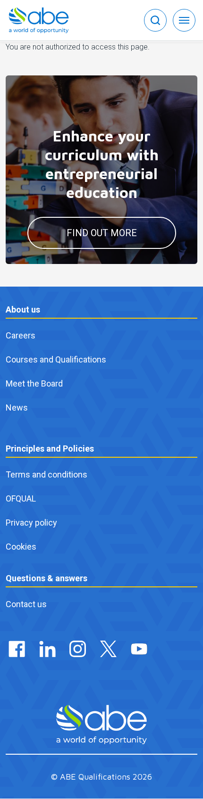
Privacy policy (31, 522)
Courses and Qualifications (56, 359)
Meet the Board (34, 383)
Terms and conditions (46, 474)
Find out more (102, 233)
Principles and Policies (50, 448)
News (17, 407)
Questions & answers (46, 578)
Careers (20, 335)
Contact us (26, 604)
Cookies (21, 547)
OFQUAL (21, 498)
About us (23, 309)
